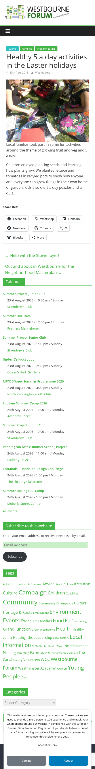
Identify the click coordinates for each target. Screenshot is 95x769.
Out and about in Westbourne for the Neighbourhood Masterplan (39, 269)
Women (62, 668)
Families (27, 48)
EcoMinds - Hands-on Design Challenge (33, 469)
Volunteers (31, 659)
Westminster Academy (37, 668)
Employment (41, 613)
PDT (48, 653)
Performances (59, 652)
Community (20, 602)
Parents (37, 652)
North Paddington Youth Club (29, 394)
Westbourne (42, 72)
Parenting (23, 653)
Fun (69, 620)
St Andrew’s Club (19, 307)
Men (35, 646)
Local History (61, 638)
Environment (65, 611)
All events (10, 511)
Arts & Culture (64, 584)
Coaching (72, 593)
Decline (26, 760)
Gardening (80, 621)
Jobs (30, 637)
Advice (48, 583)
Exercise (29, 621)
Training (18, 660)
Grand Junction (17, 629)
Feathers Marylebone (23, 328)
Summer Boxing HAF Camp (23, 491)
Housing (19, 637)
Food (58, 620)
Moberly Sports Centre (24, 503)
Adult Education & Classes (22, 584)
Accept (68, 760)
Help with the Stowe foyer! (32, 255)
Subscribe (15, 556)
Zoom (25, 677)
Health (64, 628)
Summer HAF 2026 (16, 316)
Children (56, 593)
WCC (45, 659)
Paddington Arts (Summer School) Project (35, 447)
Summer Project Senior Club (24, 337)
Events (12, 48)
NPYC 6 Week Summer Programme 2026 (33, 381)
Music (60, 646)
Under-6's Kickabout (18, 359)
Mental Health (47, 646)
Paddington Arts (19, 460)
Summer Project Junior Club (24, 294)
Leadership (43, 637)
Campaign (33, 592)
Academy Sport (18, 416)
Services (73, 652)
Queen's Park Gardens (23, 372)
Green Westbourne (43, 629)
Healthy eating (46, 48)
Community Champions (55, 603)
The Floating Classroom (24, 482)
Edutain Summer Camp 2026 (25, 403)
